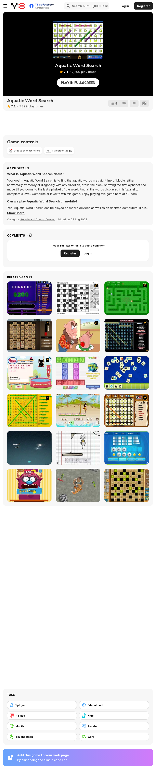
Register (143, 6)
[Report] (134, 103)
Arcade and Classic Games (37, 219)
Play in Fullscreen (78, 83)
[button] (16, 213)
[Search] (67, 6)
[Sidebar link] (5, 6)
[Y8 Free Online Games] (18, 6)
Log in (124, 6)
